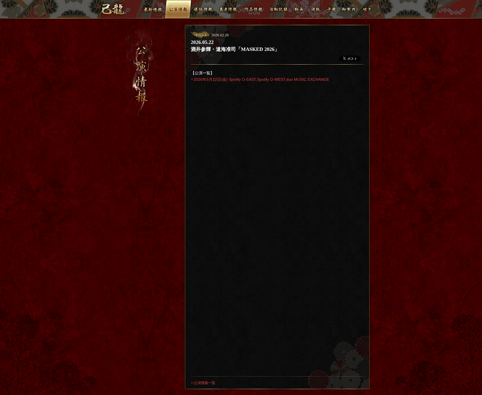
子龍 (331, 9)
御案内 (348, 9)
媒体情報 (203, 9)
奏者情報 (228, 9)
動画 (299, 9)
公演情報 (178, 9)
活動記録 (278, 9)
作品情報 (253, 9)
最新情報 (153, 9)
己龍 (115, 10)
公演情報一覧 (204, 383)
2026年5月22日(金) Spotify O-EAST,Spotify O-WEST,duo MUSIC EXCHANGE (261, 79)
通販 (316, 9)
